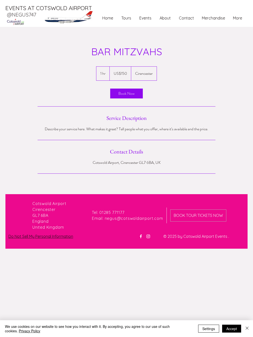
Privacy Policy (29, 330)
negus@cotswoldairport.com (134, 218)
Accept (231, 328)
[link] (126, 93)
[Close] (247, 328)
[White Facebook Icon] (140, 236)
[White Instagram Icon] (148, 236)
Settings (208, 328)
